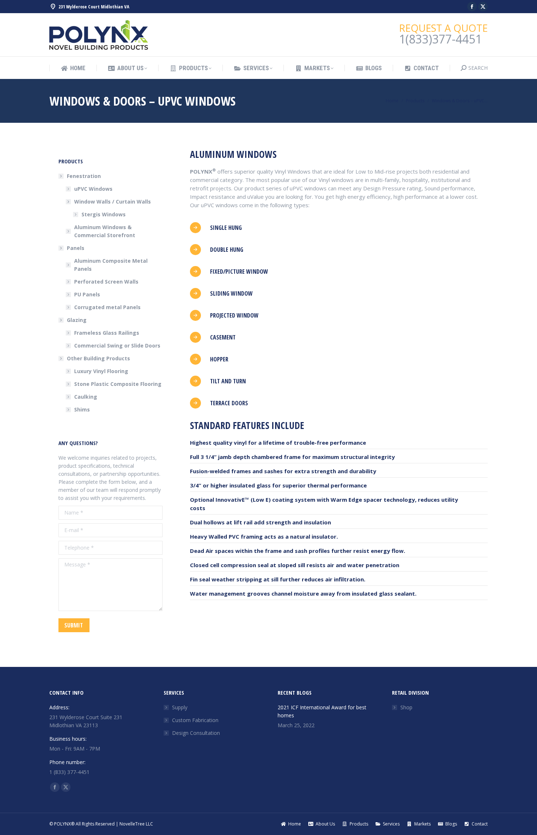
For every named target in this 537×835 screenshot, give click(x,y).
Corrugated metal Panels (107, 307)
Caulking (85, 396)
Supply (179, 707)
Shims (82, 409)
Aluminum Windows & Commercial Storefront (104, 231)
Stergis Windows (103, 214)
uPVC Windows (93, 188)
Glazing (77, 319)
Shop (406, 707)
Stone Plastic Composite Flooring (117, 383)
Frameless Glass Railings (106, 332)
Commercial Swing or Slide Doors (117, 345)
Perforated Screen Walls (106, 281)
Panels (75, 247)
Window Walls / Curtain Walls (112, 201)
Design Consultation (196, 732)
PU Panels (87, 294)
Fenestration (84, 175)
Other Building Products (98, 358)
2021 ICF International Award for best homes (322, 711)
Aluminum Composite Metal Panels (111, 264)
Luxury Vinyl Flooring (101, 371)
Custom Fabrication (195, 720)
